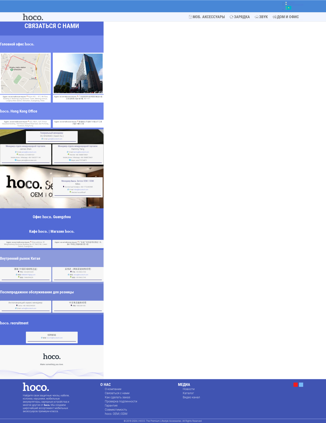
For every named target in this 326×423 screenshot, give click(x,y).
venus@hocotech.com (80, 275)
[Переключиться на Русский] (288, 9)
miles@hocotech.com (81, 189)
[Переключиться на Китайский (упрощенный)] (294, 5)
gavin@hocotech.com (55, 139)
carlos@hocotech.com (28, 308)
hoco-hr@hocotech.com (55, 338)
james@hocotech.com (29, 152)
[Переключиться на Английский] (290, 3)
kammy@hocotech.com (81, 152)
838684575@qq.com (28, 275)
